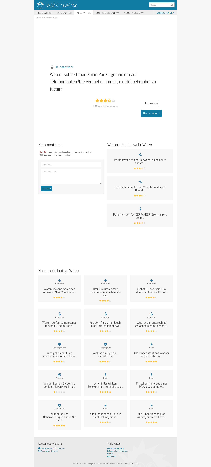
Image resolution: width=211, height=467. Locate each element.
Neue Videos (132, 13)
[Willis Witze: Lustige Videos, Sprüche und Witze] (57, 5)
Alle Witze (84, 13)
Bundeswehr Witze (50, 17)
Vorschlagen (165, 13)
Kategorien (64, 13)
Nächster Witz (151, 113)
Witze (39, 17)
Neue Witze (44, 13)
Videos (106, 13)
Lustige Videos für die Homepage (53, 448)
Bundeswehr (64, 67)
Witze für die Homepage (49, 451)
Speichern (46, 188)
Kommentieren (151, 103)
